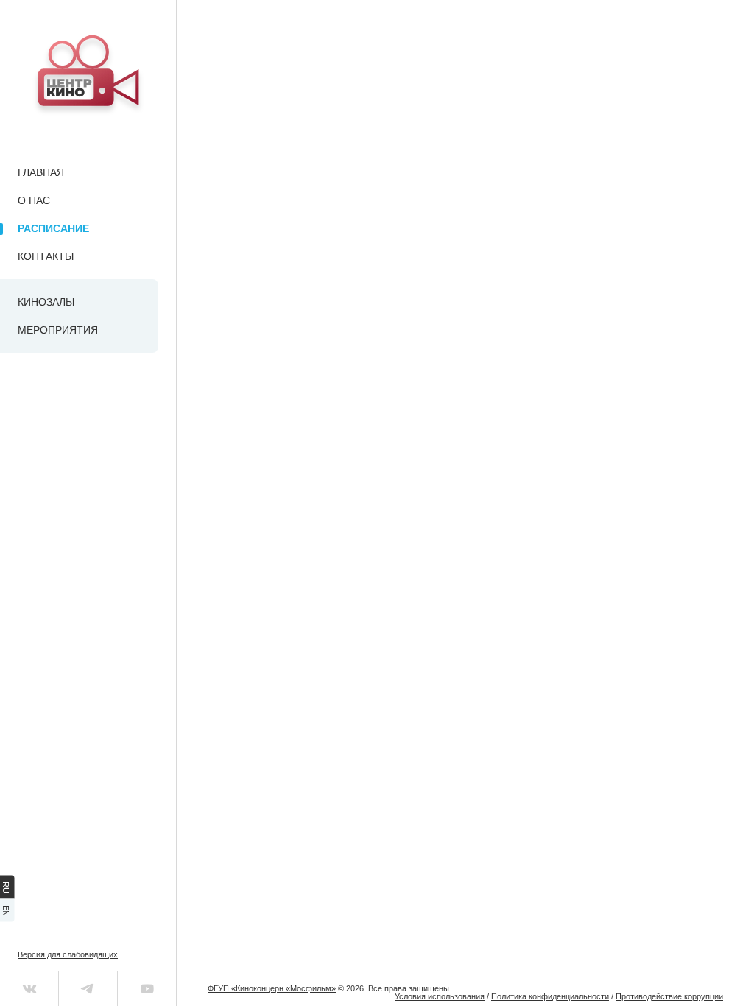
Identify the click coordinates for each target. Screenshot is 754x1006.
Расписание (53, 228)
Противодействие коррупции (669, 996)
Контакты (46, 256)
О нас (34, 200)
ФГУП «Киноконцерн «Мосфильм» (272, 988)
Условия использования (440, 996)
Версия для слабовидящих (68, 954)
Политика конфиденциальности (550, 996)
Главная (41, 172)
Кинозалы (46, 302)
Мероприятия (58, 330)
